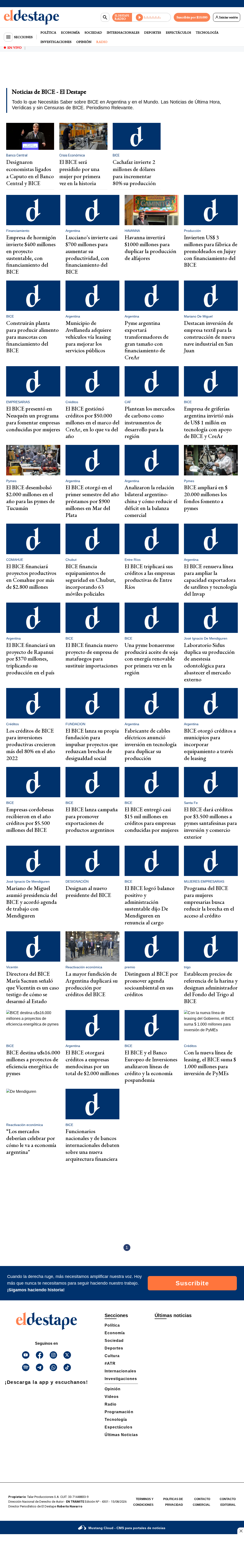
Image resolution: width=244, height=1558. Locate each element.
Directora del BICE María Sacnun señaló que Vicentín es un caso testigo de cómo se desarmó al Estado (32, 987)
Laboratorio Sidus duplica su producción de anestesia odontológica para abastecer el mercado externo (209, 662)
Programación (119, 1412)
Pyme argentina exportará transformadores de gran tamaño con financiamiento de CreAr (146, 340)
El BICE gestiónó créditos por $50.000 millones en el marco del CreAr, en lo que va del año (92, 422)
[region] (122, 73)
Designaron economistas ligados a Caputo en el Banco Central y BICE (30, 172)
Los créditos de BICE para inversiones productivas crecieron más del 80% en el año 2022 (31, 744)
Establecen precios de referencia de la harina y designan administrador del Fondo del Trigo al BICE (211, 987)
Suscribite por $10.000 (192, 17)
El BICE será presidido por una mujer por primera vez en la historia (79, 172)
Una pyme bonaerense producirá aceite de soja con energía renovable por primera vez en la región (151, 658)
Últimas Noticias (121, 1435)
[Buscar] (105, 17)
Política (48, 32)
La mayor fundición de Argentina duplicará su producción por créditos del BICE (92, 984)
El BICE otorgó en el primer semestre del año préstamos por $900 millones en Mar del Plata (92, 501)
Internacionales (123, 32)
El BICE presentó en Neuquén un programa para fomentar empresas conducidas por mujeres (33, 419)
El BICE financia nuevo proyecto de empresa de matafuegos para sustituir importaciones (92, 655)
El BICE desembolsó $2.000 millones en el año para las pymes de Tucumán (30, 497)
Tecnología (207, 32)
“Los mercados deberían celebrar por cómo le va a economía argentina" (31, 1141)
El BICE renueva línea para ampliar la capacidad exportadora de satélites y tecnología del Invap (210, 580)
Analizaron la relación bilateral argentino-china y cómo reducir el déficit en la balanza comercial (151, 501)
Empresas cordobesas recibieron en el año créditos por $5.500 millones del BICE (30, 820)
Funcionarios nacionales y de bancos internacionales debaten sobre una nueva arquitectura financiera (92, 1144)
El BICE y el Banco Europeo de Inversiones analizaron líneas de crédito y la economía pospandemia (151, 1066)
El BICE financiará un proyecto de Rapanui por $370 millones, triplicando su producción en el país (30, 658)
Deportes (152, 32)
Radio (101, 42)
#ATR (110, 1363)
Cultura (112, 1356)
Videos (112, 1397)
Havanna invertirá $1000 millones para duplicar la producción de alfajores (150, 247)
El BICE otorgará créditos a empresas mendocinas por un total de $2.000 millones (92, 1063)
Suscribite (192, 1283)
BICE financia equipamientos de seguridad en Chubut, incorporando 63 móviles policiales (91, 580)
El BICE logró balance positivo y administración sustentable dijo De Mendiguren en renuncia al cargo (149, 905)
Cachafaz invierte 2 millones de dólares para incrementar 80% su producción (134, 172)
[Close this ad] (240, 1530)
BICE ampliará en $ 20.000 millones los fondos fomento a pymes (205, 497)
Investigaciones (56, 42)
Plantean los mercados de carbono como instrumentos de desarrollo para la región (150, 422)
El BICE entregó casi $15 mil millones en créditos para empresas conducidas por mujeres (151, 820)
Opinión (84, 42)
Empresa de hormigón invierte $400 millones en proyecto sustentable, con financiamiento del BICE (31, 254)
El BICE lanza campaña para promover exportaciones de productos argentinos (92, 820)
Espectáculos (178, 32)
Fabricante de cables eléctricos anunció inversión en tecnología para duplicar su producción (151, 744)
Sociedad (93, 32)
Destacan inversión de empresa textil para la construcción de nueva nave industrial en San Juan (209, 336)
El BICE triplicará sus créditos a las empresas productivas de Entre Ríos (150, 576)
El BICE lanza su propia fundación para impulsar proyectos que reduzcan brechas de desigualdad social (92, 744)
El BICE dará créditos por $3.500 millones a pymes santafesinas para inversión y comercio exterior (210, 823)
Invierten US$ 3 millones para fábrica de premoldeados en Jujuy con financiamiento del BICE (210, 251)
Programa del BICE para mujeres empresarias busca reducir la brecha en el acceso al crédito (209, 901)
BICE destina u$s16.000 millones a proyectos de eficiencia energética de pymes (33, 1063)
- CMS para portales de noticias (126, 1528)
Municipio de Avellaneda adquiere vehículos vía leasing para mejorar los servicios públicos (88, 336)
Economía (70, 32)
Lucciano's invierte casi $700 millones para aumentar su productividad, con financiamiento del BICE (91, 254)
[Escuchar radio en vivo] (151, 17)
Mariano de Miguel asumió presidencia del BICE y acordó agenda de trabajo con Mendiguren (31, 901)
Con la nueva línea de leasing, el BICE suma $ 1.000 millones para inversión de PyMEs (210, 1063)
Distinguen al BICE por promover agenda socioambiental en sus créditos (151, 984)
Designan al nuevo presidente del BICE (88, 891)
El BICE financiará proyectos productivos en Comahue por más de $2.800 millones (31, 576)
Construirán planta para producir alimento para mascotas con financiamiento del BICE (32, 336)
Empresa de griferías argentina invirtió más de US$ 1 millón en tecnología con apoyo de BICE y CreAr (208, 422)
